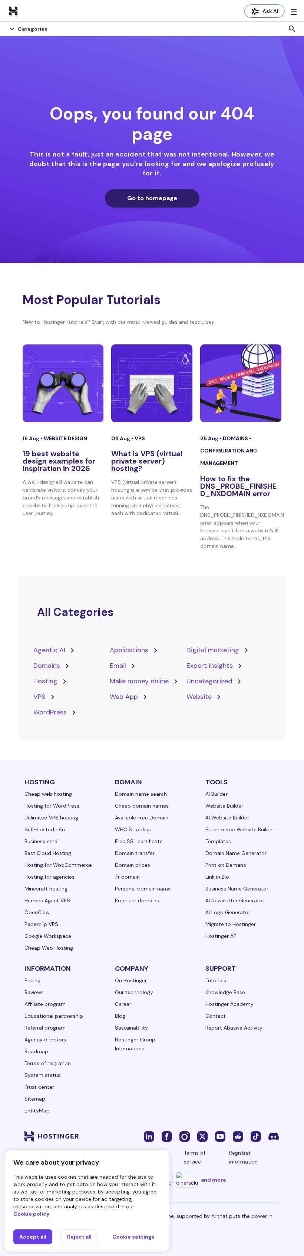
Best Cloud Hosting (47, 853)
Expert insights (209, 665)
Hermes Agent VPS (47, 900)
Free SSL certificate (139, 841)
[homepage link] (13, 10)
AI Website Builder (227, 817)
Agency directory (45, 1039)
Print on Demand (226, 865)
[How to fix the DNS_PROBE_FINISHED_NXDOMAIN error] (240, 383)
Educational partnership (53, 1016)
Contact (215, 1016)
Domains (236, 438)
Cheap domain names (142, 805)
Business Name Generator (236, 888)
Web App (124, 696)
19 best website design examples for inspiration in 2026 (59, 461)
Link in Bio (217, 876)
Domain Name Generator (236, 853)
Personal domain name (143, 888)
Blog (120, 1016)
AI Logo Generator (227, 912)
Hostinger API (221, 936)
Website (199, 696)
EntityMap (37, 1110)
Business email (42, 841)
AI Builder (216, 794)
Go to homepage (152, 198)
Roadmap (36, 1051)
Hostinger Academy (229, 1004)
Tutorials (215, 980)
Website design (65, 438)
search (292, 28)
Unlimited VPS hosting (51, 817)
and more (213, 1179)
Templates (218, 841)
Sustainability (131, 1027)
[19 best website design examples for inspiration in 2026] (63, 383)
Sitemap (34, 1098)
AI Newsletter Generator (234, 900)
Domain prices (132, 865)
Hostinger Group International (135, 1044)
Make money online (139, 681)
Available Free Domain (141, 817)
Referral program (45, 1027)
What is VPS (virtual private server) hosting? (146, 461)
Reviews (34, 992)
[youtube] (220, 1136)
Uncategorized (209, 681)
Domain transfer (135, 853)
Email (118, 665)
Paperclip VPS (41, 924)
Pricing (32, 980)
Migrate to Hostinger (230, 924)
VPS (140, 438)
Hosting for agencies (49, 876)
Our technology (134, 992)
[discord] (274, 1136)
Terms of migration (47, 1063)
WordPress (50, 712)
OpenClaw (37, 912)
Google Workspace (47, 936)
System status (42, 1075)
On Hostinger (131, 980)
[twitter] (202, 1136)
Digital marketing (212, 650)
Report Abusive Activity (233, 1027)
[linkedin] (149, 1136)
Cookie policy (31, 1213)
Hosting (45, 681)
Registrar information (243, 1157)
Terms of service (194, 1157)
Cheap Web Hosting (48, 947)
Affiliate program (45, 1004)
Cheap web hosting (48, 794)
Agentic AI (49, 650)
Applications (129, 650)
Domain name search (141, 794)
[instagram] (185, 1136)
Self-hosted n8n (44, 829)
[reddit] (238, 1136)
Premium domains (137, 900)
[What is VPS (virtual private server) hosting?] (151, 383)
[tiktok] (256, 1136)
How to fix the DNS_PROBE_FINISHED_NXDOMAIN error (238, 486)
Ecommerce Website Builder (239, 829)
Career (123, 1004)
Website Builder (224, 805)
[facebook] (167, 1136)
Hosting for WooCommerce (58, 865)
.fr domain (127, 876)
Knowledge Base (225, 992)
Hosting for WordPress (51, 805)
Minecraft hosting (45, 888)
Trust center (39, 1087)
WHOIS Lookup (133, 829)
